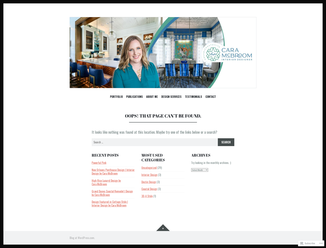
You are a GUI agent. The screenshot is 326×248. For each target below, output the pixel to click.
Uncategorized (149, 168)
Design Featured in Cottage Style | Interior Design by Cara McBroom (110, 203)
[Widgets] (163, 227)
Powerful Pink (99, 163)
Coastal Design (149, 189)
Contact (210, 97)
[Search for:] (163, 142)
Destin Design (148, 182)
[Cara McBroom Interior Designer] (163, 52)
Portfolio (116, 97)
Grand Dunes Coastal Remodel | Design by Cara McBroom (112, 193)
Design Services (171, 97)
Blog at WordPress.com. (82, 238)
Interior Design (149, 175)
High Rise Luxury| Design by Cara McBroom (106, 182)
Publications (134, 97)
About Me (152, 97)
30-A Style (147, 196)
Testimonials (193, 97)
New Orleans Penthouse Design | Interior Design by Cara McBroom (113, 171)
